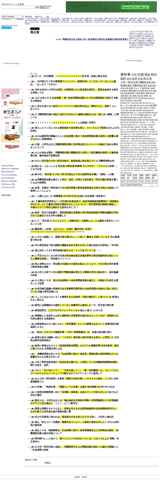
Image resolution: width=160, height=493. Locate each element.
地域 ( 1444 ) (55, 21)
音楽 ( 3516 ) (142, 18)
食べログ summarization (7, 177)
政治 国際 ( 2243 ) (124, 18)
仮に (144, 38)
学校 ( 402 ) (127, 21)
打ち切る (151, 43)
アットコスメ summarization (9, 174)
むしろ (131, 36)
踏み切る (142, 43)
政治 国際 (58, 39)
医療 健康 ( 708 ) (56, 20)
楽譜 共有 (77, 477)
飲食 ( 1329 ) (134, 18)
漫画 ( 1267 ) (132, 20)
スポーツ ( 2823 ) (79, 18)
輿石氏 (102, 39)
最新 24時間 (28, 16)
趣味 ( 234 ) (119, 21)
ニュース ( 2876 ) (45, 18)
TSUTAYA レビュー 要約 (8, 184)
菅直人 (126, 39)
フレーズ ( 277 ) (65, 21)
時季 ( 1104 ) (66, 20)
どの (130, 47)
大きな (131, 34)
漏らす (142, 40)
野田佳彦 (118, 39)
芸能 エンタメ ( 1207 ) (110, 18)
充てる (134, 45)
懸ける (148, 45)
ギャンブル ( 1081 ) (137, 21)
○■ (31, 76)
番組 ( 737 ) (141, 20)
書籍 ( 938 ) (124, 20)
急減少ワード (39, 16)
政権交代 (95, 39)
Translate (20, 19)
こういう (132, 31)
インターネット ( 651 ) (32, 18)
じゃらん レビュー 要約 (8, 187)
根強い (150, 40)
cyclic (47, 16)
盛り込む (132, 43)
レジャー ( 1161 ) (34, 21)
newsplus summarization (7, 165)
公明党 (79, 39)
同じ (147, 31)
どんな (137, 47)
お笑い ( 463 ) (110, 21)
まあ (139, 34)
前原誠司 (110, 39)
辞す (141, 45)
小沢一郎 (86, 39)
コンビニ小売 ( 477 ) (67, 18)
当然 (130, 38)
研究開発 (84, 477)
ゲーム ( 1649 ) (98, 18)
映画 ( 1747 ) (89, 18)
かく (138, 38)
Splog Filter (6, 195)
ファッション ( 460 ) (113, 20)
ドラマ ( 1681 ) (152, 18)
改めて (139, 36)
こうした (147, 34)
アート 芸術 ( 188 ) (149, 21)
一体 (134, 40)
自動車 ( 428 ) (88, 20)
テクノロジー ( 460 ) (77, 20)
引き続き (148, 36)
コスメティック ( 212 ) (77, 21)
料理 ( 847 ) (149, 20)
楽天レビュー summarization (9, 181)
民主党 (72, 39)
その (140, 31)
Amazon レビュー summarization (10, 168)
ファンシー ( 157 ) (99, 21)
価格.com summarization (7, 171)
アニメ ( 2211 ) (55, 18)
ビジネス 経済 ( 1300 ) (100, 20)
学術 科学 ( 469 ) (45, 21)
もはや (151, 38)
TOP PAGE (6, 27)
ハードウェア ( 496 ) (31, 20)
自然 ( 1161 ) (89, 21)
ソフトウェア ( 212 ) (44, 20)
